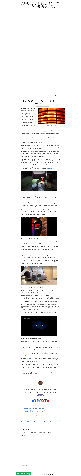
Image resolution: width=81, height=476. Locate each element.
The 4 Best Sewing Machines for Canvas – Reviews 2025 (35, 408)
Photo (48, 125)
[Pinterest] (47, 401)
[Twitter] (38, 401)
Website (23, 460)
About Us (66, 95)
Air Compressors (20, 95)
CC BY (55, 125)
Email (22, 455)
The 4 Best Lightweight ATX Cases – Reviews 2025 (34, 411)
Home (13, 95)
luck (35, 373)
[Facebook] (34, 401)
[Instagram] (42, 401)
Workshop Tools (55, 95)
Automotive (28, 95)
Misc (61, 95)
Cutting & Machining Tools (38, 95)
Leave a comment (45, 105)
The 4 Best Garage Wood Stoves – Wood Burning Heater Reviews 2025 (38, 410)
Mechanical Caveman (33, 388)
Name (22, 449)
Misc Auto (45, 415)
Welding (48, 95)
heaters (48, 168)
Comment (23, 435)
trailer (22, 309)
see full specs (30, 358)
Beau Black (38, 105)
